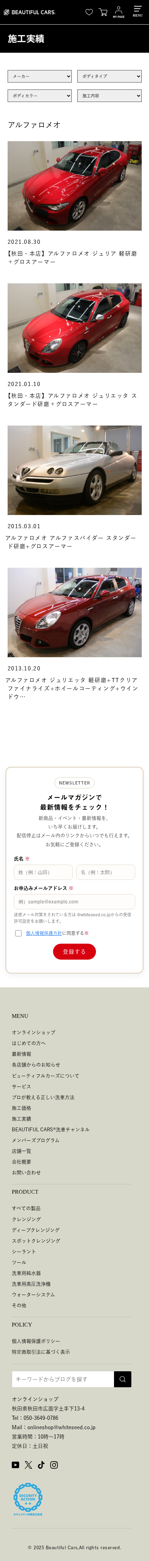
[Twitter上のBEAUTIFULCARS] (28, 1466)
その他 (19, 1305)
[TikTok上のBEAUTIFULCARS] (41, 1466)
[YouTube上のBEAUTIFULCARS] (15, 1466)
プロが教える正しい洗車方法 (43, 1097)
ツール (19, 1262)
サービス (21, 1086)
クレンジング (26, 1219)
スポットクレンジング (36, 1240)
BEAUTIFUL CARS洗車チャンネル (51, 1129)
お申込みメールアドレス (43, 888)
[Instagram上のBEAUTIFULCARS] (54, 1466)
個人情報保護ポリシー (36, 1341)
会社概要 (21, 1161)
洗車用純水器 (26, 1273)
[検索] (122, 1379)
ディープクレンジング (36, 1230)
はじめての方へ (29, 1043)
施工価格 (21, 1108)
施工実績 (21, 1118)
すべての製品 (26, 1208)
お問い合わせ (26, 1172)
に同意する (57, 933)
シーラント (24, 1251)
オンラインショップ (33, 1032)
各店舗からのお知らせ (36, 1064)
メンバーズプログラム (36, 1140)
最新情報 (21, 1054)
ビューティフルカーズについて (45, 1075)
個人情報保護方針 (44, 933)
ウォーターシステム (33, 1294)
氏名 (22, 858)
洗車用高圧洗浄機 (31, 1283)
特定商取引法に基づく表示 (41, 1351)
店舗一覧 (21, 1151)
